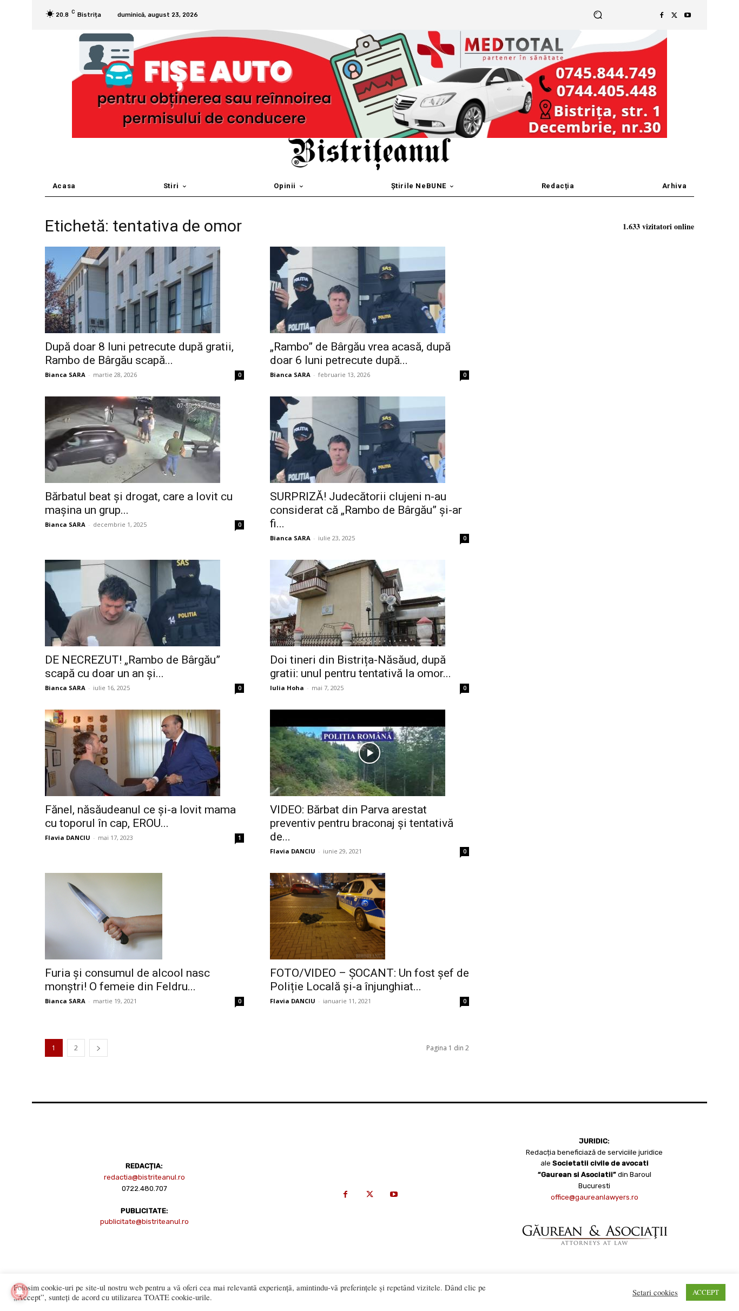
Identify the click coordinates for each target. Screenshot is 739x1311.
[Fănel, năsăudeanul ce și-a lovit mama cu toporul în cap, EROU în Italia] (144, 753)
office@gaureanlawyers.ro (594, 1197)
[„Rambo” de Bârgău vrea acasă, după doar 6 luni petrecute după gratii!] (369, 290)
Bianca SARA (65, 374)
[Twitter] (674, 15)
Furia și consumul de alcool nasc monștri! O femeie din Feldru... (127, 979)
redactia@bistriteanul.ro (144, 1177)
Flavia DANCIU (67, 837)
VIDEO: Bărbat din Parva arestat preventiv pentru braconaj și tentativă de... (361, 823)
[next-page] (98, 1048)
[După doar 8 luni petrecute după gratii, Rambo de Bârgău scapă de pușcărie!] (144, 290)
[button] (597, 15)
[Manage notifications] (19, 1291)
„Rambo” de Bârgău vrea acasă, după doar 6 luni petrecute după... (360, 353)
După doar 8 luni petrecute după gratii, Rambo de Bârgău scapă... (139, 353)
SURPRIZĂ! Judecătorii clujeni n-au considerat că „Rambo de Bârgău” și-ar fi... (366, 510)
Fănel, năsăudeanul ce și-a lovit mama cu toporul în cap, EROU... (140, 816)
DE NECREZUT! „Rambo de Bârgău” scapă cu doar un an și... (132, 666)
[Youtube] (687, 15)
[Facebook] (661, 15)
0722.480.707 (144, 1188)
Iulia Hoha (287, 688)
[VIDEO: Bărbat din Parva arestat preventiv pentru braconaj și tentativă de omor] (369, 753)
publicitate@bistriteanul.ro (144, 1221)
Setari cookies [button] (655, 1292)
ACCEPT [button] (705, 1292)
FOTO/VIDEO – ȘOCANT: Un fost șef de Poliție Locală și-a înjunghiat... (369, 979)
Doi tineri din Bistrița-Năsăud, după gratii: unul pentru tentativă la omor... (360, 666)
